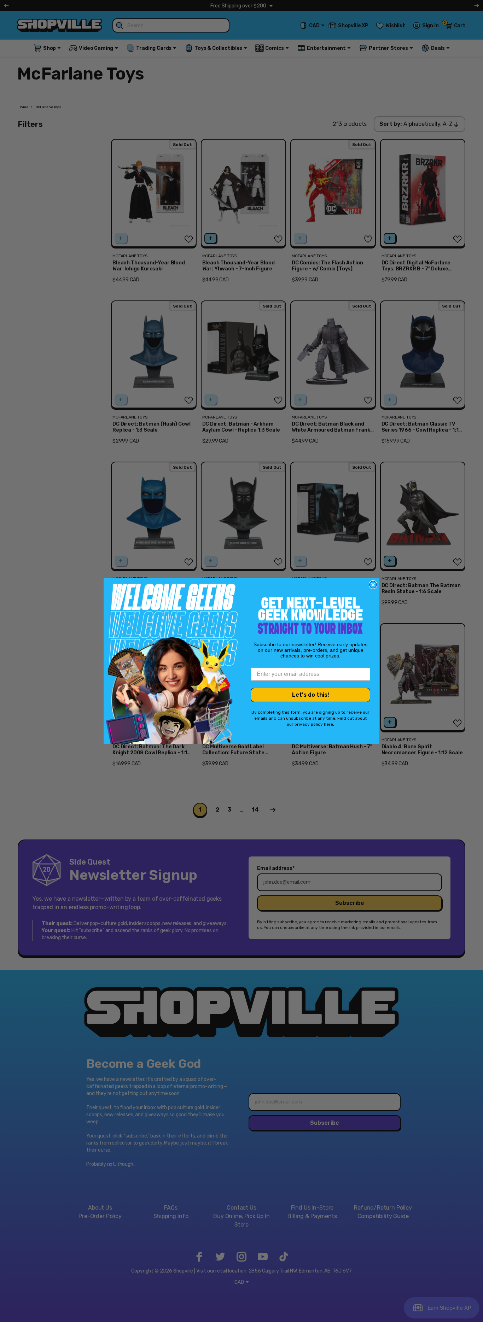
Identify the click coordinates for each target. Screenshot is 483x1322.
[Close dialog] (373, 584)
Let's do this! (310, 694)
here (328, 724)
